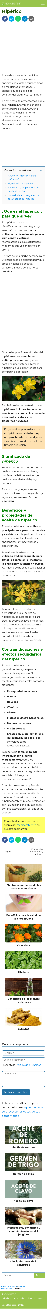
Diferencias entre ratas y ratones (36, 851)
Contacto (38, 1298)
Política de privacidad (28, 1064)
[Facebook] (5, 19)
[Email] (31, 19)
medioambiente (26, 825)
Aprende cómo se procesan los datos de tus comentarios (23, 1111)
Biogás (7, 851)
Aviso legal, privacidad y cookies (17, 1298)
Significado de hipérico (20, 183)
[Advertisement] (23, 48)
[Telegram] (25, 19)
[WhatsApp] (18, 19)
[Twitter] (11, 19)
